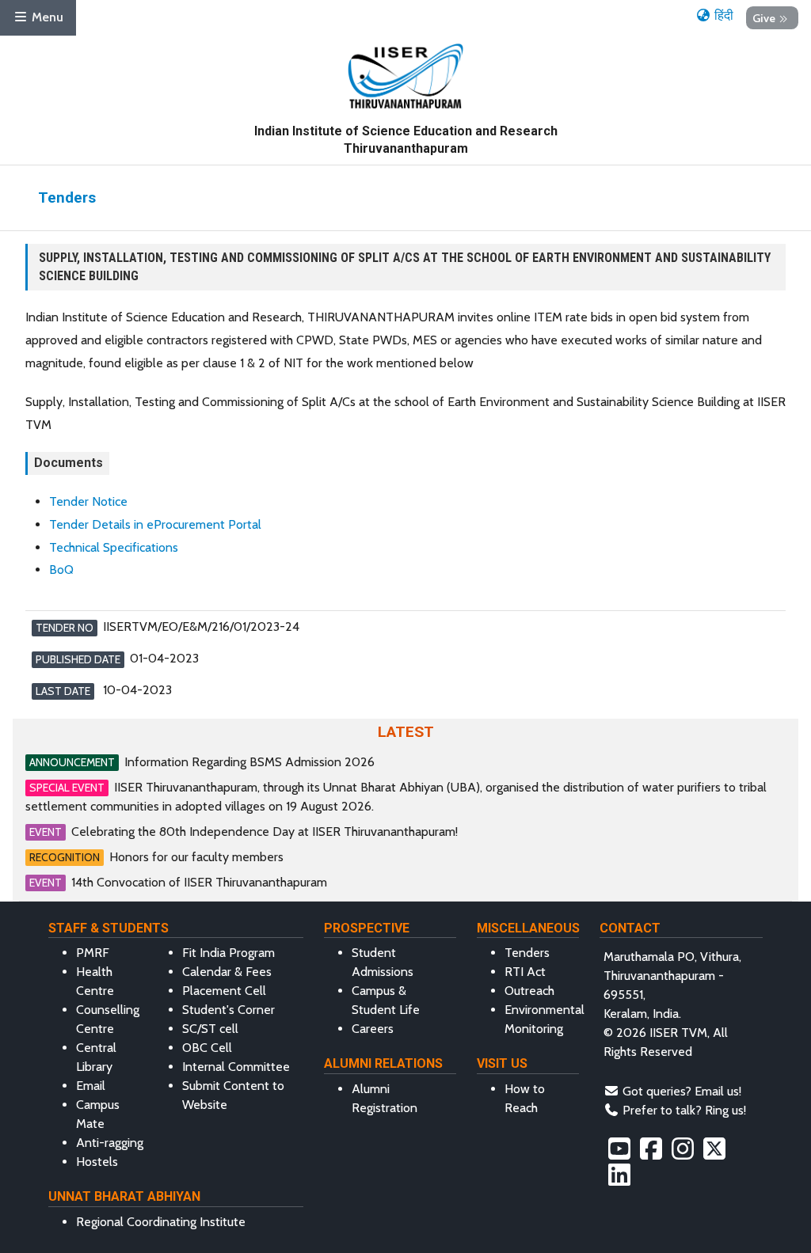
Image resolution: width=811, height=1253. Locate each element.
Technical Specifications (113, 547)
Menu (46, 17)
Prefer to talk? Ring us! (684, 1110)
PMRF (92, 952)
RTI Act (525, 971)
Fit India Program (228, 952)
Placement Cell (224, 990)
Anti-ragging (109, 1142)
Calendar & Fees (227, 971)
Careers (373, 1028)
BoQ (61, 569)
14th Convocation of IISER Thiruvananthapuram (199, 882)
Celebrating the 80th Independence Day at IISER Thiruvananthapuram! (264, 831)
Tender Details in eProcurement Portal (155, 524)
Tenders (527, 952)
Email (90, 1085)
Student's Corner (228, 1009)
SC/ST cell (210, 1028)
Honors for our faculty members (196, 856)
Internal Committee (236, 1066)
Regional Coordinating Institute (161, 1221)
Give (763, 17)
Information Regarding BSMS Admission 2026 (249, 761)
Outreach (529, 990)
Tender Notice (88, 501)
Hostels (97, 1161)
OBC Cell (207, 1047)
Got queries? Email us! (682, 1091)
